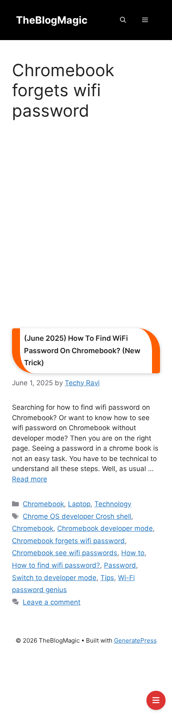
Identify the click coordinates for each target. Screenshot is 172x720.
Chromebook (43, 504)
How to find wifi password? (56, 565)
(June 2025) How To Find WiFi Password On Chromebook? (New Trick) (82, 350)
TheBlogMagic (52, 20)
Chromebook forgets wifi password (68, 541)
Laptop (79, 504)
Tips (107, 578)
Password (120, 565)
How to (132, 553)
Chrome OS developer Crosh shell (77, 516)
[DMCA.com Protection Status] (86, 686)
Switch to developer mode (54, 578)
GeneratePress (135, 640)
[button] (123, 20)
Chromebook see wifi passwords (64, 553)
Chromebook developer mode (105, 528)
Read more (29, 479)
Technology (112, 504)
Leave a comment (51, 602)
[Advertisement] (86, 227)
